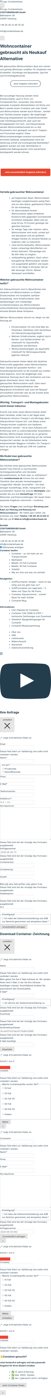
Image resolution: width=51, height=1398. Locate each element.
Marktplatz (39, 490)
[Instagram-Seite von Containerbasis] (1, 654)
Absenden (7, 1049)
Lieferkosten (18, 638)
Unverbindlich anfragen (13, 927)
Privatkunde (10, 768)
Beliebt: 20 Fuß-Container (24, 563)
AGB (14, 635)
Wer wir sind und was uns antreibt (28, 572)
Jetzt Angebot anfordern (25, 83)
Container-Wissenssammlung (26, 625)
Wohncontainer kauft (23, 383)
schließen (7, 719)
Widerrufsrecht (19, 641)
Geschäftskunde (12, 772)
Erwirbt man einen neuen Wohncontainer (20, 412)
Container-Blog (19, 600)
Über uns (16, 632)
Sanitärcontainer (32, 339)
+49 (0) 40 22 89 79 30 (12, 25)
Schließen (7, 1318)
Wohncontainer (11, 111)
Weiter (5, 1122)
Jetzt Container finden (13, 1385)
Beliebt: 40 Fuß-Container (24, 566)
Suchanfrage (26, 494)
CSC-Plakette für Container (25, 610)
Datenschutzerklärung (22, 647)
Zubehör (16, 569)
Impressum (17, 644)
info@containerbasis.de (11, 31)
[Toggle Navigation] (2, 5)
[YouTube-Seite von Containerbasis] (25, 706)
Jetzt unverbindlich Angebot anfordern (25, 172)
